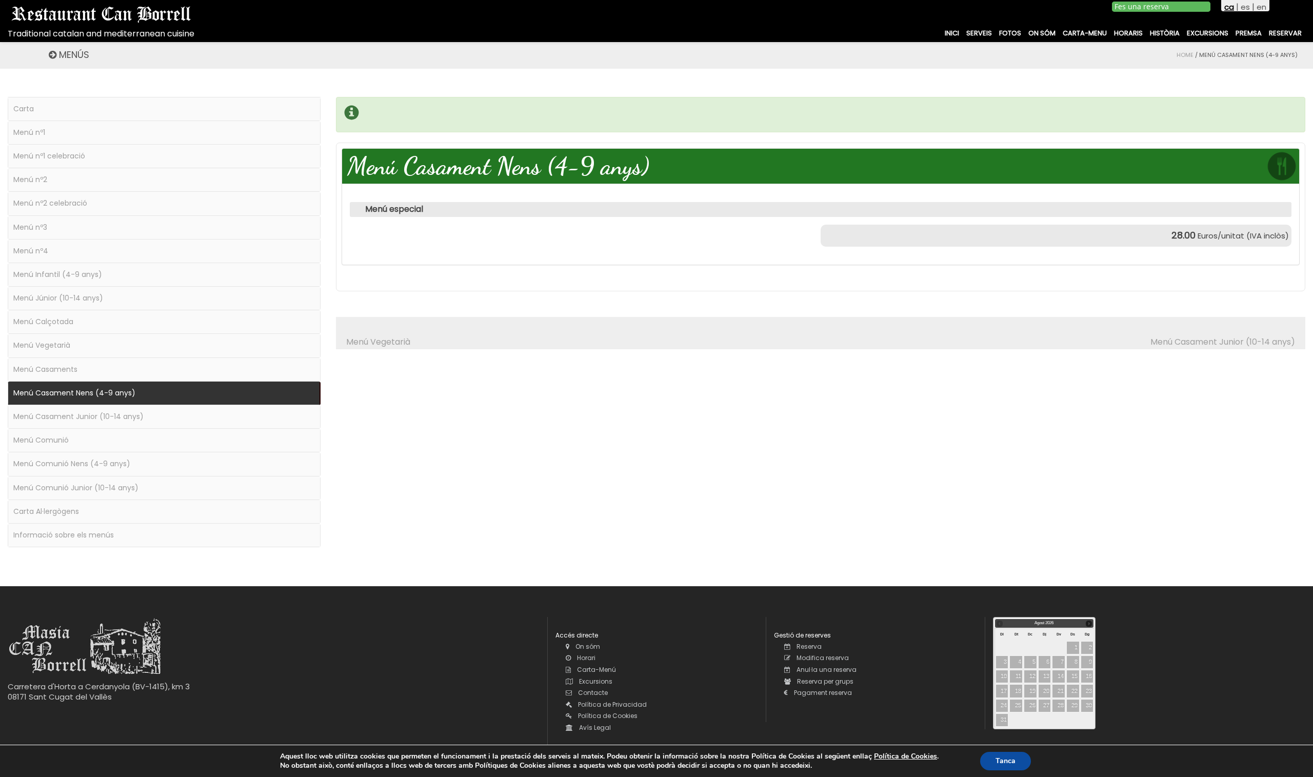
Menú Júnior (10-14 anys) (58, 298)
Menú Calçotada (43, 321)
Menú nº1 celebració (49, 156)
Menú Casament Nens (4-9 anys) (74, 393)
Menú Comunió (41, 440)
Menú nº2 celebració (50, 203)
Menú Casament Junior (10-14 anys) (1222, 342)
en (1261, 7)
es (1245, 7)
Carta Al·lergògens (46, 511)
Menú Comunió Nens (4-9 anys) (71, 464)
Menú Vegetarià (378, 342)
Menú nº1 (29, 132)
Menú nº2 (30, 179)
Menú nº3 (30, 227)
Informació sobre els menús (63, 535)
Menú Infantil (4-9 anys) (57, 274)
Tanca (1006, 761)
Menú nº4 (30, 251)
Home (1185, 55)
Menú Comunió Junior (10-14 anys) (75, 488)
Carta (23, 109)
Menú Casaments (45, 369)
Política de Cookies (905, 756)
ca (1229, 7)
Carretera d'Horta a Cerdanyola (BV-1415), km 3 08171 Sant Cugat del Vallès (99, 691)
